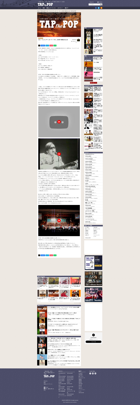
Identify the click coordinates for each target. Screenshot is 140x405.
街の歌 (90, 200)
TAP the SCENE (90, 162)
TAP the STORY (90, 173)
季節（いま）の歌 (90, 203)
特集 (44, 7)
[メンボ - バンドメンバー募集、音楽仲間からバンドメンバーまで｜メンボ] (93, 294)
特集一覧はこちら (93, 82)
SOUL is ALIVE (89, 214)
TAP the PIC (90, 222)
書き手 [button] (66, 7)
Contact (100, 2)
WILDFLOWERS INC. (66, 400)
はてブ (47, 45)
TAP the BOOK (91, 198)
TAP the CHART (90, 192)
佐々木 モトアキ (97, 228)
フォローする (93, 341)
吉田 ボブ (87, 235)
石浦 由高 (95, 227)
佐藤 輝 (95, 230)
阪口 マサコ (87, 228)
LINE (55, 45)
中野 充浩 (80, 383)
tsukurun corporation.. (73, 402)
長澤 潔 (80, 382)
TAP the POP (88, 237)
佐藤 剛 (86, 230)
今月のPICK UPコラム (89, 154)
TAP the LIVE (89, 206)
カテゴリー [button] (60, 7)
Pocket (51, 45)
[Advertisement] (59, 266)
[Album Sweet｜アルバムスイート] (93, 278)
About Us (92, 2)
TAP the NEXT (91, 157)
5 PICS (92, 184)
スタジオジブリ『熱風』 (91, 211)
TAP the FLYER (91, 195)
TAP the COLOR (89, 165)
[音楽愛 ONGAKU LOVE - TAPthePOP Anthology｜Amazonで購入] (93, 262)
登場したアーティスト (51, 7)
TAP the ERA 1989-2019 (90, 187)
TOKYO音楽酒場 (90, 209)
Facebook (42, 45)
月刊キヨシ (90, 178)
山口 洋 (95, 233)
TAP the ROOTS (90, 168)
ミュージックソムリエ (91, 219)
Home (38, 11)
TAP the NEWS (91, 176)
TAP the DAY (43, 11)
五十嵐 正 (87, 227)
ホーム (39, 7)
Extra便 (90, 181)
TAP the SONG (91, 170)
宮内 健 (86, 233)
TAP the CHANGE (90, 159)
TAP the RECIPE (89, 217)
